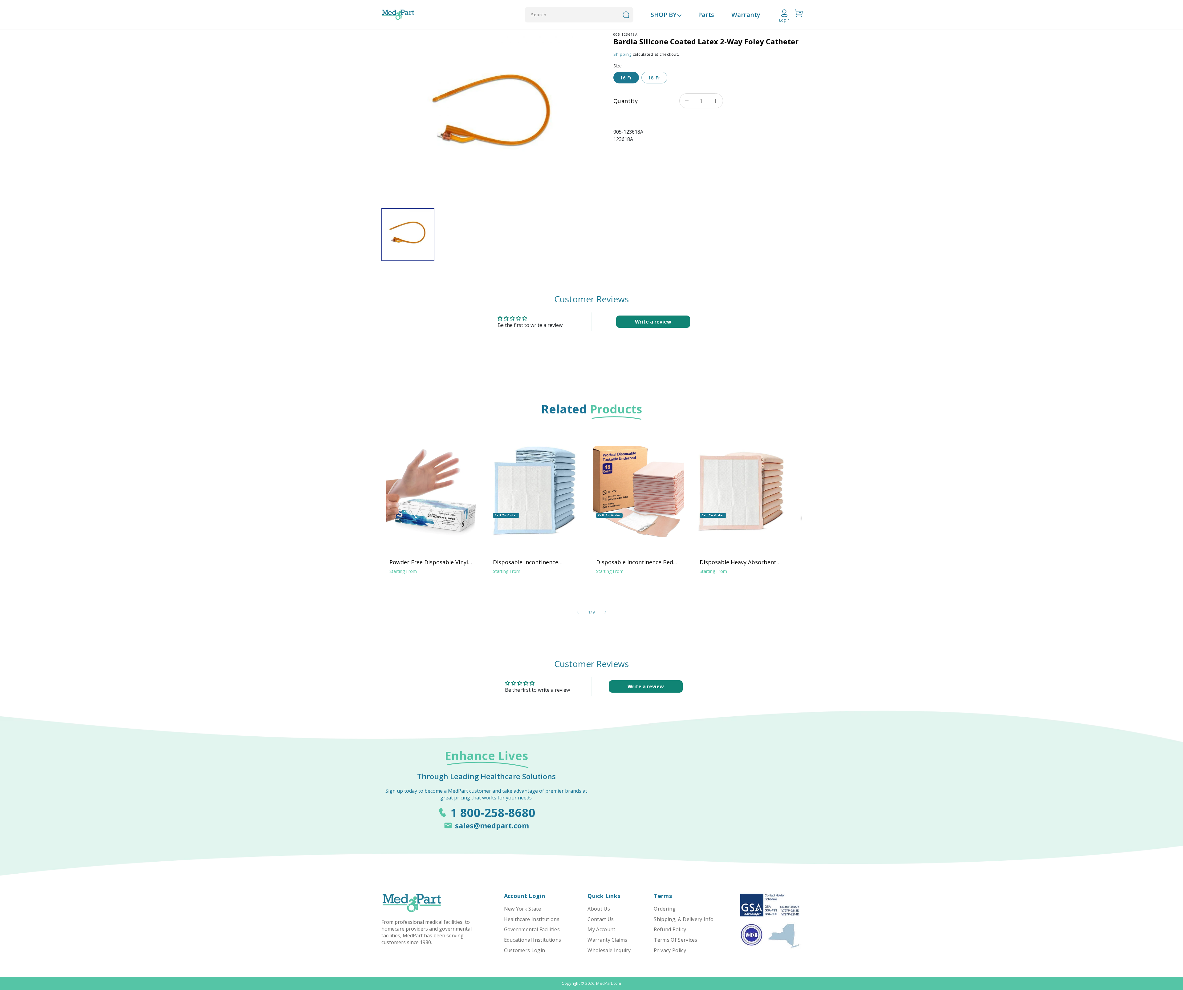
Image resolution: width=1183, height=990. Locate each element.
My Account (601, 929)
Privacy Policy (670, 950)
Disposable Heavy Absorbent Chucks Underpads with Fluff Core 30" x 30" (738, 562)
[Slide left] (577, 612)
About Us (598, 908)
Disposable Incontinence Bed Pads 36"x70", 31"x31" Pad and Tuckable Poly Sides (635, 562)
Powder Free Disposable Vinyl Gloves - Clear (428, 562)
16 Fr (626, 77)
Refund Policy (670, 929)
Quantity (625, 101)
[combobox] (579, 14)
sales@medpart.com (492, 825)
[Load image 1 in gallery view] (407, 234)
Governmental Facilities (532, 929)
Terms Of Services (675, 939)
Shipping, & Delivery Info (683, 919)
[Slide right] (605, 612)
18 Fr (654, 77)
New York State (522, 908)
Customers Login (524, 950)
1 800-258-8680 (492, 812)
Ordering (665, 908)
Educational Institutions (532, 939)
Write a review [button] (653, 321)
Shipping (622, 54)
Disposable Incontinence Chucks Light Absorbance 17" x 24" (534, 562)
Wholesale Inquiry (609, 950)
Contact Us (600, 919)
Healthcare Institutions (531, 919)
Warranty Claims (607, 939)
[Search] (626, 14)
